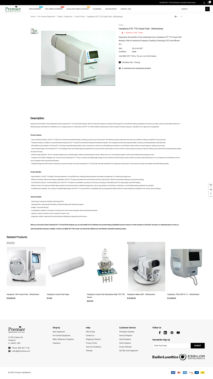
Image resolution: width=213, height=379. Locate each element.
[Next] (180, 16)
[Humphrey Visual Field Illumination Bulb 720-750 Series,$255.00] (106, 266)
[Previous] (176, 16)
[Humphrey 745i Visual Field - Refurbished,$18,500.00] (26, 266)
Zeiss (121, 25)
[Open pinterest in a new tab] (171, 332)
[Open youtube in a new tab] (178, 332)
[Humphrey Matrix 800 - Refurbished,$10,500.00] (146, 266)
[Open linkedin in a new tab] (165, 332)
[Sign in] (204, 2)
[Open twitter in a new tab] (154, 332)
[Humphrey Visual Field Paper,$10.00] (66, 266)
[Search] (207, 9)
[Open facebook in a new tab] (159, 332)
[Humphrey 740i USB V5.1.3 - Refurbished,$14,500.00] (186, 266)
